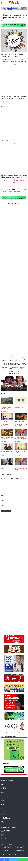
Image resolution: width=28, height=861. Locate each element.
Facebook (19, 189)
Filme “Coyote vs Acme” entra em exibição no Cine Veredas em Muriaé (6, 423)
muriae (17, 203)
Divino (2, 784)
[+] (4, 792)
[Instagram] (17, 373)
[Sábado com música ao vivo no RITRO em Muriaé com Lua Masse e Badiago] (21, 400)
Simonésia (3, 819)
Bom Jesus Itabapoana (5, 830)
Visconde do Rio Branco (6, 824)
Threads (14, 191)
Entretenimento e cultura (14, 11)
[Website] (9, 373)
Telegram (9, 191)
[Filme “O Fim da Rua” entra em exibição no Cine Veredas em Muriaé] (21, 446)
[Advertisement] (14, 80)
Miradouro (3, 791)
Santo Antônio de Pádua (6, 839)
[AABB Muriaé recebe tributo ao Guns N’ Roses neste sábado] (7, 461)
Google (4, 191)
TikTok (18, 191)
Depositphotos (19, 732)
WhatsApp (16, 192)
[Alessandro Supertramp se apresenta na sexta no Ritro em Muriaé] (7, 432)
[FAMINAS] (14, 8)
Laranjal (2, 804)
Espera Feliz (3, 785)
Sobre (25, 844)
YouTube (11, 192)
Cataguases (3, 800)
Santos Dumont (4, 817)
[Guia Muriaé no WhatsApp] (14, 25)
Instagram (24, 189)
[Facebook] (11, 373)
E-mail (2, 500)
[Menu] (1, 3)
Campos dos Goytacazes (6, 831)
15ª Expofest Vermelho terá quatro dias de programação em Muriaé (7, 453)
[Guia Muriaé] (14, 3)
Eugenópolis (3, 787)
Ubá (2, 821)
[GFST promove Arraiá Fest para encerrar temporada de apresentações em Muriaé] (21, 432)
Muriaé (2, 792)
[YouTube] (15, 373)
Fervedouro (3, 788)
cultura (11, 203)
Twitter (22, 191)
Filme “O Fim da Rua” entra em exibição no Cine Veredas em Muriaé (20, 453)
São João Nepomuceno (5, 818)
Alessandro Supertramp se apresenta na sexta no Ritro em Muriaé (7, 438)
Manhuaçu (3, 808)
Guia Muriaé (4, 20)
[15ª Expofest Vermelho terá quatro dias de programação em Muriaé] (7, 446)
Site (2, 505)
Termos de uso (8, 846)
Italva (2, 833)
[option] (14, 383)
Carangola (3, 783)
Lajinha (2, 803)
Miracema (3, 835)
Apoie (22, 846)
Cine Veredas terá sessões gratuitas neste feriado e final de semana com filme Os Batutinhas (14, 386)
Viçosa (2, 822)
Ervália (2, 807)
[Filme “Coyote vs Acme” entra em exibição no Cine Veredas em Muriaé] (7, 416)
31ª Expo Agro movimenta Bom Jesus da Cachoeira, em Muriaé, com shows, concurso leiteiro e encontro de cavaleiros (7, 407)
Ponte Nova (3, 814)
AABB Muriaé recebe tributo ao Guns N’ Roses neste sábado (7, 467)
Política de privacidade (16, 846)
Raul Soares (3, 815)
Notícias (6, 11)
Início (3, 11)
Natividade (3, 837)
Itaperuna (3, 834)
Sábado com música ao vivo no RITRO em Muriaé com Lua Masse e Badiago (21, 406)
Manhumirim (3, 811)
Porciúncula (3, 838)
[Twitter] (13, 373)
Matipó (2, 813)
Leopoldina (3, 805)
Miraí (2, 789)
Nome (2, 495)
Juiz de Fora (3, 801)
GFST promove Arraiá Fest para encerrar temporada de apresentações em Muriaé (21, 438)
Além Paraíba (3, 798)
